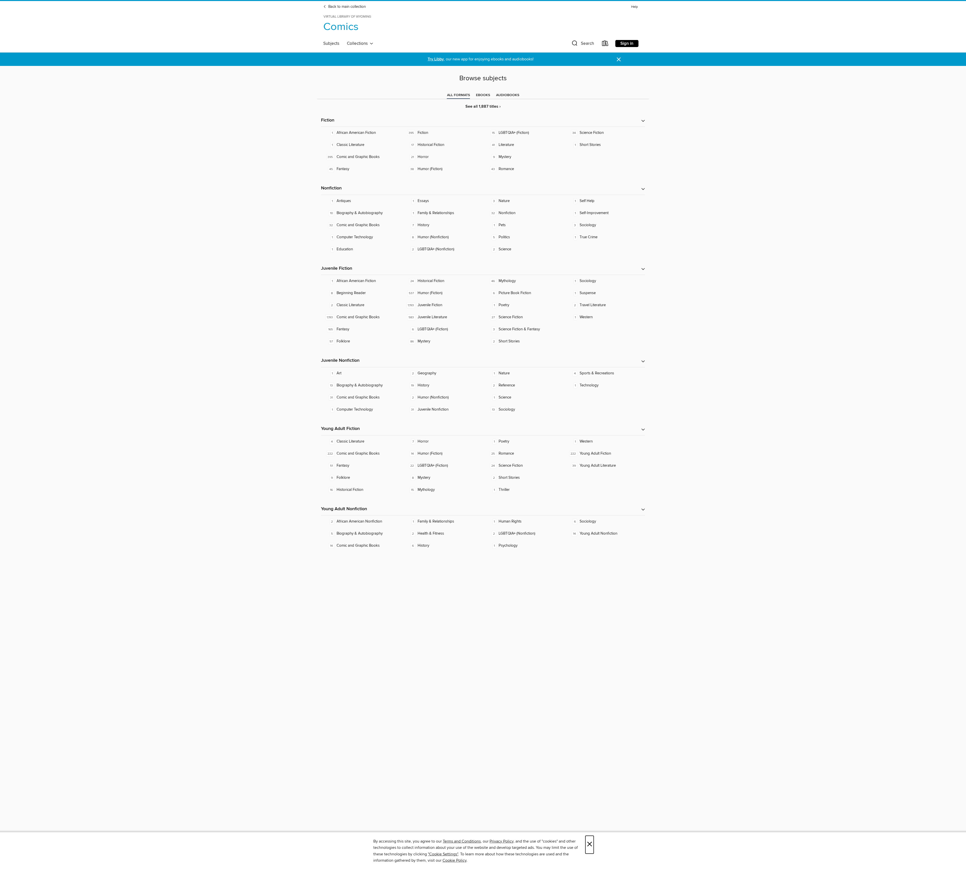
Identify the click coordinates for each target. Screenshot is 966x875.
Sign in (626, 43)
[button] (582, 44)
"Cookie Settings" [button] (443, 854)
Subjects (331, 43)
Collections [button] (358, 43)
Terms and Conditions (462, 841)
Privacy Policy (501, 841)
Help (634, 7)
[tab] (458, 95)
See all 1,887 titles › (483, 106)
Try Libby (436, 59)
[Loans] (605, 44)
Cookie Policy (454, 860)
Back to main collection (346, 7)
